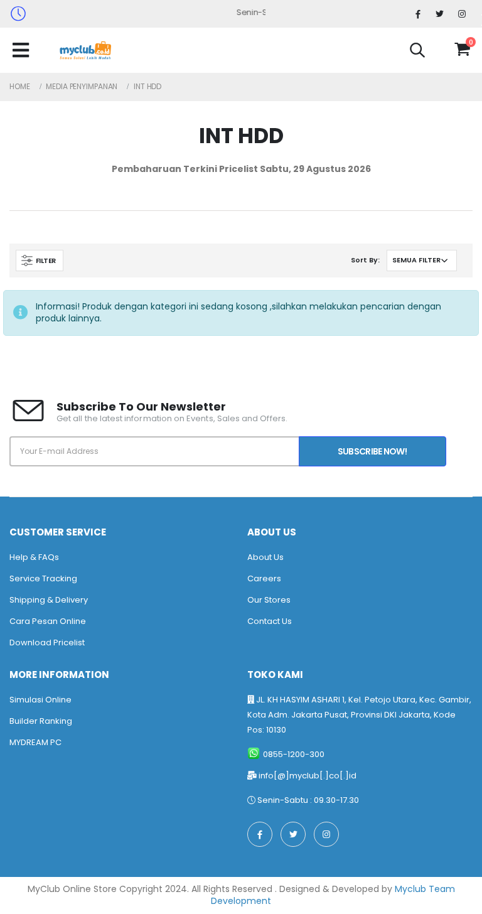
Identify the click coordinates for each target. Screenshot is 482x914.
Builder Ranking (40, 721)
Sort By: (365, 260)
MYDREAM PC (35, 742)
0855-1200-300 (293, 754)
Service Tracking (43, 578)
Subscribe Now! (372, 451)
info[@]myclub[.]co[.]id (307, 776)
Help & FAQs (34, 557)
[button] (417, 52)
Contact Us (269, 621)
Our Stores (269, 600)
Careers (264, 578)
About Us (265, 557)
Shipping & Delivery (48, 600)
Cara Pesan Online (47, 621)
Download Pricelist (47, 642)
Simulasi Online (40, 700)
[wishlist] (439, 49)
